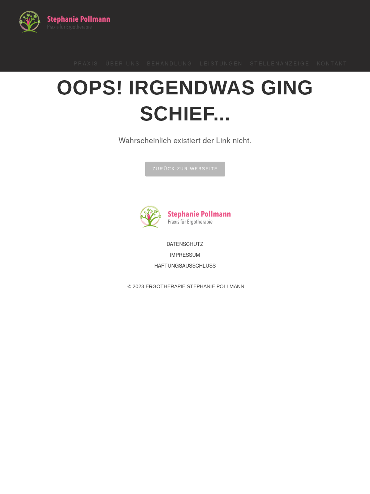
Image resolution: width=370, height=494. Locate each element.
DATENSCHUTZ (185, 243)
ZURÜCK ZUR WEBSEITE (185, 168)
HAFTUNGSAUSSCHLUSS (185, 265)
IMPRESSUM (185, 254)
